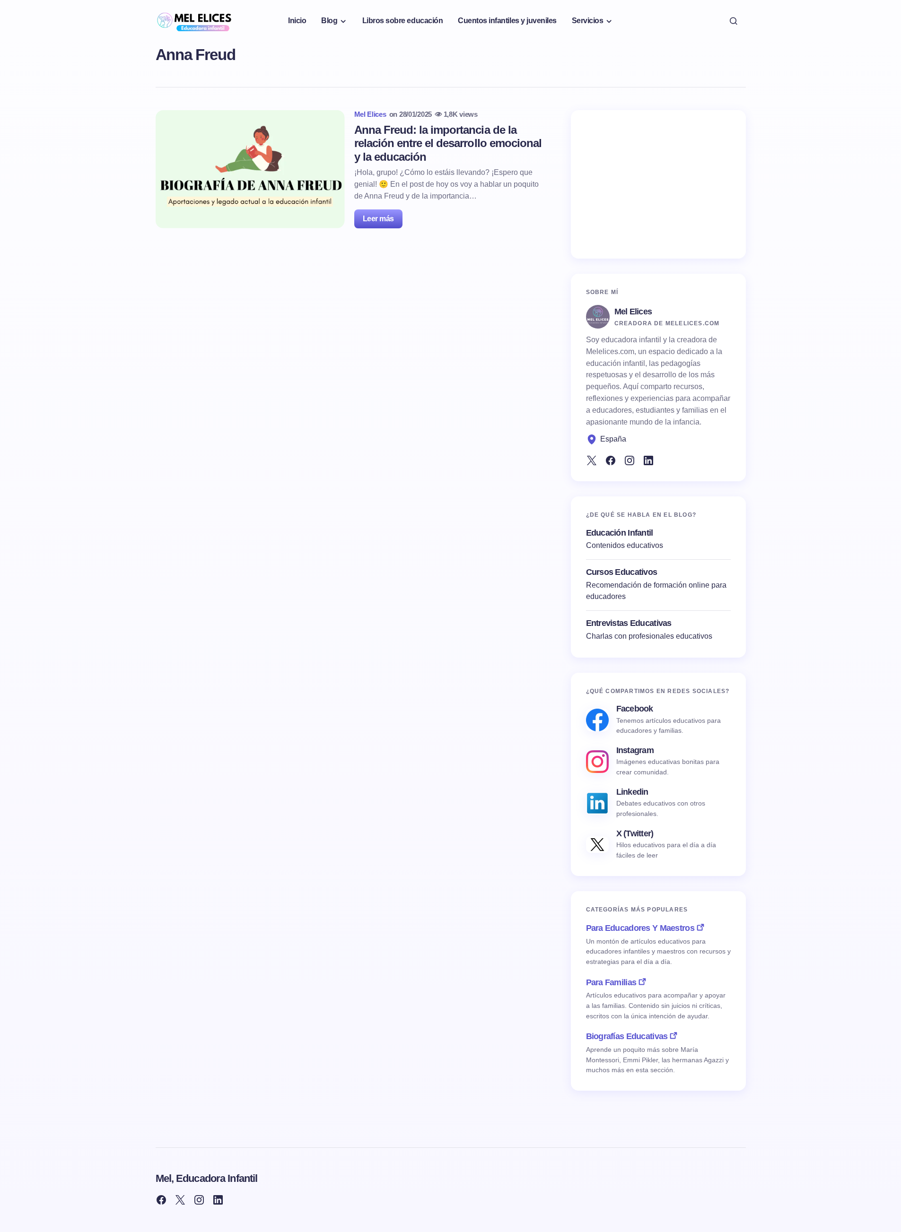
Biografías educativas (627, 1036)
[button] (733, 21)
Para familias (611, 982)
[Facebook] (610, 460)
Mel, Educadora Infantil (207, 1178)
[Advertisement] (658, 184)
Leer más (378, 219)
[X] (591, 460)
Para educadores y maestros (640, 928)
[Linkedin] (648, 460)
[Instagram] (629, 460)
